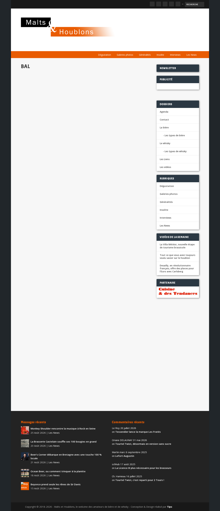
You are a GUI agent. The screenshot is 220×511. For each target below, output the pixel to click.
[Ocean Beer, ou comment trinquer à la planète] (25, 473)
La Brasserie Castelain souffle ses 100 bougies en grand (63, 441)
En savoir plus (136, 177)
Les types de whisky (176, 151)
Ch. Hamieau (33, 159)
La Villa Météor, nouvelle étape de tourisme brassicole (177, 246)
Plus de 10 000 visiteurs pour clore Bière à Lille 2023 (58, 269)
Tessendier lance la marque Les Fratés (138, 431)
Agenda (153, 47)
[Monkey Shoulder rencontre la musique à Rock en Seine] (25, 430)
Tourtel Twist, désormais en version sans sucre (143, 443)
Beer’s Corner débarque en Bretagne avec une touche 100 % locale (66, 456)
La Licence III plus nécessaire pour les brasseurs (143, 468)
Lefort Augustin (124, 455)
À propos (101, 47)
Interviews (175, 54)
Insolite (160, 54)
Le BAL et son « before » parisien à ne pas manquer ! (58, 378)
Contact (164, 119)
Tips (169, 506)
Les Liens (185, 47)
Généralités (145, 54)
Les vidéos (169, 47)
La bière (116, 47)
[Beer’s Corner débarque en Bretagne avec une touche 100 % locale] (25, 456)
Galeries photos (125, 54)
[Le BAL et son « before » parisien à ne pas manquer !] (86, 334)
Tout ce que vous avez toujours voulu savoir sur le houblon (177, 256)
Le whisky (134, 47)
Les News (191, 54)
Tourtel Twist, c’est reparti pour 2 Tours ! (139, 480)
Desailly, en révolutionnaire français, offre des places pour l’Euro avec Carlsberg (177, 268)
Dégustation (104, 54)
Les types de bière (175, 135)
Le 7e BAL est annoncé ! (39, 155)
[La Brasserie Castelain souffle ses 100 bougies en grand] (25, 443)
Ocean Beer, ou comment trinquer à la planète (58, 471)
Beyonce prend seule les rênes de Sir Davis (56, 484)
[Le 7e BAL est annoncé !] (87, 110)
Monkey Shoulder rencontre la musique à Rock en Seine (63, 428)
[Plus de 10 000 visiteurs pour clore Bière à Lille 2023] (85, 225)
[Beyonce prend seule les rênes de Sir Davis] (25, 486)
